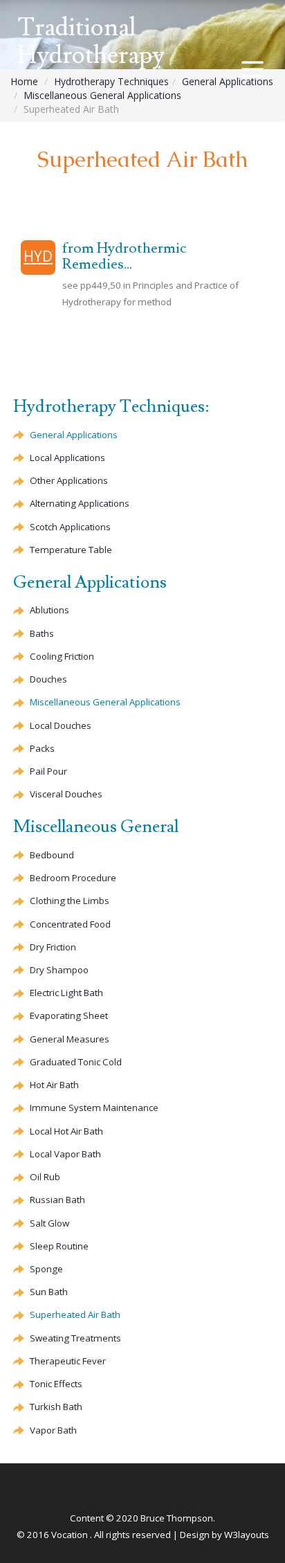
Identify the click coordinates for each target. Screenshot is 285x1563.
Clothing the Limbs (69, 900)
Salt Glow (49, 1223)
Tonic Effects (56, 1383)
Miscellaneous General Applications (102, 95)
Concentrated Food (70, 924)
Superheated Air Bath (75, 1314)
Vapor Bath (53, 1430)
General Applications (227, 81)
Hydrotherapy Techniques (111, 81)
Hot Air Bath (54, 1084)
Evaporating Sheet (69, 1015)
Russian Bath (57, 1199)
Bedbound (52, 855)
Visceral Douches (66, 794)
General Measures (69, 1039)
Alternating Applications (79, 503)
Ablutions (49, 610)
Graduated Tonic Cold (76, 1062)
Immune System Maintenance (94, 1107)
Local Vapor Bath (65, 1154)
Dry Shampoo (59, 970)
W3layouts (246, 1534)
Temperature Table (71, 549)
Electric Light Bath (66, 992)
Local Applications (67, 457)
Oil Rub (45, 1177)
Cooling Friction (62, 656)
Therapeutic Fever (68, 1361)
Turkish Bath (56, 1406)
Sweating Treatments (75, 1338)
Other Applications (69, 480)
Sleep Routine (59, 1246)
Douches (48, 679)
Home (24, 81)
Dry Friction (53, 947)
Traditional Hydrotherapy (91, 42)
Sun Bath (49, 1291)
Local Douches (60, 725)
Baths (42, 633)
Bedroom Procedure (73, 877)
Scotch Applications (70, 527)
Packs (42, 748)
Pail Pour (48, 771)
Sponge (46, 1269)
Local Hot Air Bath (66, 1131)
